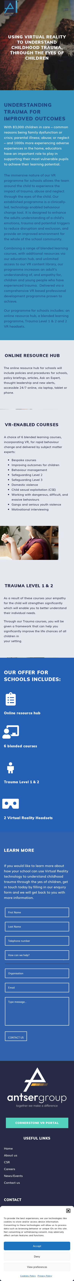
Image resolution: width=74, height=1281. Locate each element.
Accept (37, 1246)
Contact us (12, 1182)
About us (10, 1155)
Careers (9, 1168)
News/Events (13, 1175)
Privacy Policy (45, 1275)
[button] (68, 1211)
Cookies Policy (28, 1275)
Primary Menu (66, 9)
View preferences (37, 1267)
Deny (37, 1256)
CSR (7, 1162)
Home (8, 1148)
